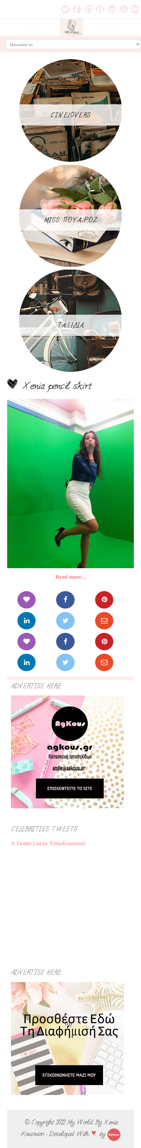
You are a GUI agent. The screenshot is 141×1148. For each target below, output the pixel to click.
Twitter (65, 9)
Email (135, 9)
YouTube (123, 9)
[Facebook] (65, 600)
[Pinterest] (104, 600)
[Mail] (104, 620)
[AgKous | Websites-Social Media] (114, 1133)
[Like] (26, 600)
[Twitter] (65, 620)
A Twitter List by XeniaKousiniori (48, 843)
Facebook (77, 9)
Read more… (71, 577)
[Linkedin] (26, 620)
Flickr (100, 9)
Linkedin (112, 9)
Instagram (89, 9)
